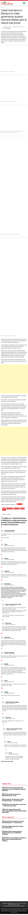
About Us (15, 903)
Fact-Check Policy (7, 906)
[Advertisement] (14, 379)
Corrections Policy (15, 906)
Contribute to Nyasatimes (7, 903)
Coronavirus (10, 508)
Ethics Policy (22, 906)
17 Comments (8, 28)
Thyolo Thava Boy (9, 652)
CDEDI (4, 508)
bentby (6, 664)
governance (16, 508)
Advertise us (13, 904)
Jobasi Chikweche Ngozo (12, 702)
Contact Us (20, 903)
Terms (18, 904)
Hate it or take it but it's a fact (13, 604)
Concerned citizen (9, 530)
